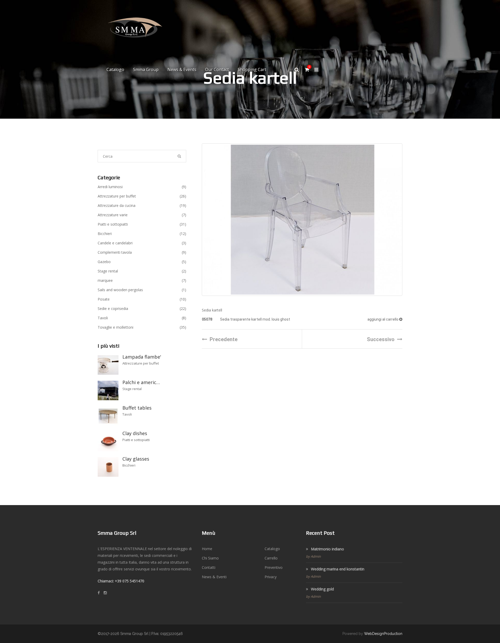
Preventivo (274, 567)
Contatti (208, 567)
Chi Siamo (210, 558)
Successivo (381, 339)
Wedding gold (322, 589)
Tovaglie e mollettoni (142, 327)
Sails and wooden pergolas (142, 289)
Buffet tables (137, 408)
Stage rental (142, 271)
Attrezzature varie (142, 214)
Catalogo (115, 69)
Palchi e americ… (141, 382)
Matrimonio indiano (327, 548)
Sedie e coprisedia (142, 308)
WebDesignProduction (383, 634)
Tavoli (142, 317)
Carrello (271, 558)
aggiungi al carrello (383, 319)
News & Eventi (214, 576)
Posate (142, 299)
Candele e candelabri (142, 242)
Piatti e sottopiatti (142, 224)
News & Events (181, 69)
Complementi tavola (142, 252)
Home (207, 548)
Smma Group (146, 69)
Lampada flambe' (141, 357)
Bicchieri (142, 233)
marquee (142, 280)
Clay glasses (135, 459)
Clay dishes (134, 433)
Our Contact (217, 69)
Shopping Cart (252, 69)
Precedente (224, 339)
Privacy (271, 576)
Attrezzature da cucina (142, 205)
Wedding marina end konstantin (337, 568)
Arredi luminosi (142, 186)
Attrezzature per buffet (142, 196)
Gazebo (142, 261)
